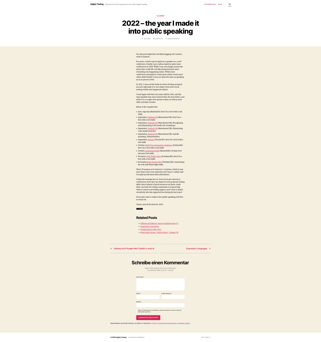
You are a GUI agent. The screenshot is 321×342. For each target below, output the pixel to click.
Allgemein (160, 16)
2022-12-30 (159, 38)
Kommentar (140, 277)
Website (138, 302)
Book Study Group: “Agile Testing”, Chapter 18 (159, 232)
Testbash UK (152, 117)
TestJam (150, 140)
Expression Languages (149, 226)
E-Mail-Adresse (166, 293)
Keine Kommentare (173, 38)
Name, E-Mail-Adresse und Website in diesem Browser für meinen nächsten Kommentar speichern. (159, 311)
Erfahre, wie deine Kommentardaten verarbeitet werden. (170, 323)
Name (138, 293)
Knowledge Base (210, 4)
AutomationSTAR (152, 151)
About (220, 4)
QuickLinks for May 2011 (150, 229)
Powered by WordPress (136, 337)
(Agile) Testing (96, 4)
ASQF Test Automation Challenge (158, 145)
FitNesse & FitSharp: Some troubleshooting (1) (159, 223)
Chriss (149, 38)
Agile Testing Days (153, 156)
